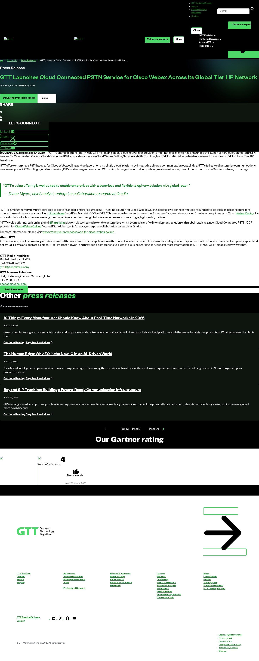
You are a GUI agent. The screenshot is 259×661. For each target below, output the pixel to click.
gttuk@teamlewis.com (14, 267)
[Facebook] (67, 620)
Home (1, 61)
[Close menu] (196, 30)
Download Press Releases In (19, 98)
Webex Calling (245, 214)
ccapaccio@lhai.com (13, 284)
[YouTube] (74, 620)
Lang (45, 98)
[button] (129, 112)
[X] (60, 620)
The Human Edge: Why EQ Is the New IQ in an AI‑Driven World (58, 354)
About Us (12, 61)
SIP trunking (57, 223)
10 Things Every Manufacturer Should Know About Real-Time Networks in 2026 (74, 319)
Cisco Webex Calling (28, 227)
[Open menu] (178, 39)
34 (154, 429)
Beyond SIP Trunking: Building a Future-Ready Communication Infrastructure (72, 390)
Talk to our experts (157, 40)
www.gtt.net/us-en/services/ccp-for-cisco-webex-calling (78, 232)
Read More (27, 343)
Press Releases (28, 61)
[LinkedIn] (54, 620)
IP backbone (56, 214)
